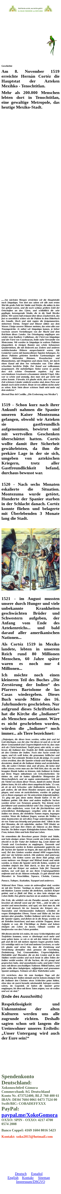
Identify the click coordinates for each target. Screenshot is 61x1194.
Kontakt (28, 1178)
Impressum (24, 1182)
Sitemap (44, 1178)
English (13, 1178)
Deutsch (21, 1174)
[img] (30, 8)
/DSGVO (38, 1182)
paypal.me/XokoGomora (29, 1115)
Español (37, 1174)
